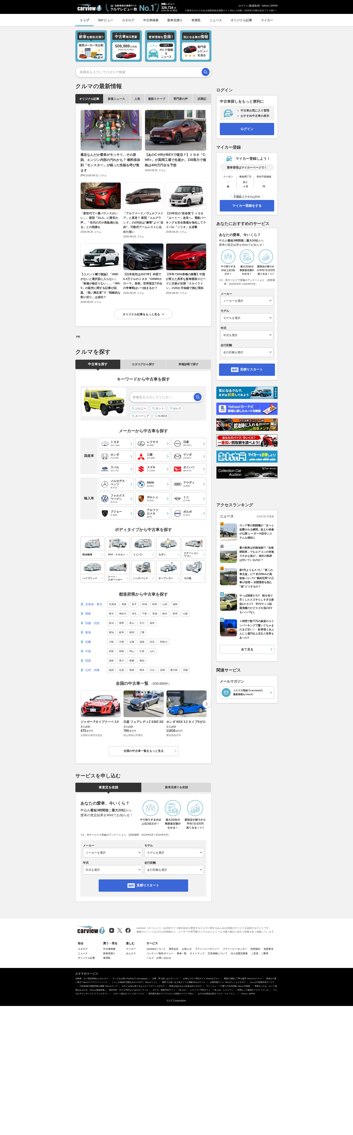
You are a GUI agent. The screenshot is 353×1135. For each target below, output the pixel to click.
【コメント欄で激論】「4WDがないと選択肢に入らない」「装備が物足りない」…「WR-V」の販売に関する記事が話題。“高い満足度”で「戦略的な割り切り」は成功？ (100, 286)
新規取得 (254, 5)
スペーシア (142, 416)
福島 (175, 604)
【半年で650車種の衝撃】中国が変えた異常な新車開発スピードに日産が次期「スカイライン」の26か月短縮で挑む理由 (186, 281)
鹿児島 (174, 670)
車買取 (196, 20)
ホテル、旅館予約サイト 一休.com (169, 990)
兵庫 (121, 641)
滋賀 (142, 641)
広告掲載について (217, 953)
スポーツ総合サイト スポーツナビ (128, 993)
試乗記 (202, 98)
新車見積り (175, 20)
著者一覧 (182, 953)
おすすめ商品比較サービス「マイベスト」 (217, 993)
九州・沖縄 (92, 670)
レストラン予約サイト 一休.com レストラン (211, 990)
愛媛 (131, 660)
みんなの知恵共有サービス (262, 982)
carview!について (155, 949)
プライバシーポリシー (207, 949)
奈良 (152, 641)
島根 (121, 651)
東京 (111, 613)
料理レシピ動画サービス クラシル (253, 990)
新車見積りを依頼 (176, 787)
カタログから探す (143, 364)
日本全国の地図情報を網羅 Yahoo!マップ (99, 986)
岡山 (131, 651)
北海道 (112, 604)
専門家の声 (180, 98)
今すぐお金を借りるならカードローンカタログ (143, 986)
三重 (142, 632)
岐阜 (121, 632)
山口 (152, 651)
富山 (131, 623)
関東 (88, 613)
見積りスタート (147, 885)
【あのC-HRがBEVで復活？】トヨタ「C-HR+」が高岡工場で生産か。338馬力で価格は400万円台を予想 (175, 160)
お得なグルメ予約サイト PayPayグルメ (201, 978)
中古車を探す (98, 364)
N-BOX (162, 416)
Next (206, 704)
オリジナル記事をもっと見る (141, 314)
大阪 (111, 641)
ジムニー (140, 408)
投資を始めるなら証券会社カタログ (185, 986)
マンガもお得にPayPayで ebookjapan (130, 978)
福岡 (111, 670)
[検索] (206, 72)
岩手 (134, 604)
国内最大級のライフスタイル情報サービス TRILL (171, 993)
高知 (142, 660)
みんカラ (131, 953)
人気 (137, 98)
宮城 (144, 604)
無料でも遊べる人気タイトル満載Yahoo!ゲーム (184, 982)
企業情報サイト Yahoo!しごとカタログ (228, 982)
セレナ (177, 408)
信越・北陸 (92, 623)
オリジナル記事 (241, 20)
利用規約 (255, 949)
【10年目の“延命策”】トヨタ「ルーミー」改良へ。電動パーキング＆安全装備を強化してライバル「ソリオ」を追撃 (186, 220)
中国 (88, 651)
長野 (121, 623)
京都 (131, 641)
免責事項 (268, 949)
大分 (152, 670)
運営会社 (174, 949)
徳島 (111, 660)
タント (159, 408)
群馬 (175, 613)
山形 (164, 604)
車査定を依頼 (108, 787)
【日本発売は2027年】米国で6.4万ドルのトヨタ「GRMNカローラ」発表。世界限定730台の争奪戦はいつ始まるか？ (142, 281)
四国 (88, 660)
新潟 (111, 623)
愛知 (111, 632)
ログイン (243, 5)
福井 (152, 623)
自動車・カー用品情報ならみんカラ (91, 978)
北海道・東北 (93, 604)
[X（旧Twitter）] (119, 930)
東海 (88, 632)
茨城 (154, 613)
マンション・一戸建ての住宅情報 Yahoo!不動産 (228, 986)
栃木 (164, 613)
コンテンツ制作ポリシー (159, 953)
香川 (121, 660)
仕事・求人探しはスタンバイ (165, 978)
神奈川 (122, 613)
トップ (84, 20)
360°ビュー (105, 20)
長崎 (131, 670)
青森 (124, 604)
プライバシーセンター (235, 949)
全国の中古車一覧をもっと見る (144, 750)
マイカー (267, 20)
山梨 (185, 613)
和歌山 (163, 641)
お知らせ (187, 949)
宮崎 (162, 670)
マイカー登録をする (247, 205)
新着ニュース (116, 98)
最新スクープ (156, 98)
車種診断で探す (189, 364)
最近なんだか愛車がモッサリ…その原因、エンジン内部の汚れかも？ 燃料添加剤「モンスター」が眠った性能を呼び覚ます (110, 162)
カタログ (128, 20)
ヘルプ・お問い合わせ (158, 957)
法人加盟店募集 (239, 953)
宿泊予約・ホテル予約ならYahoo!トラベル (128, 990)
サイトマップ (197, 953)
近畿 (88, 641)
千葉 (144, 613)
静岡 (131, 632)
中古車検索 (151, 20)
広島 (142, 651)
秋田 (154, 604)
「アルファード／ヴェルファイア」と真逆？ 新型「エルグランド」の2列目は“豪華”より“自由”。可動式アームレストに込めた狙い (143, 222)
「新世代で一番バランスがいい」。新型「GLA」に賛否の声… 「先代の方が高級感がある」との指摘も (99, 220)
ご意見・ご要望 (259, 953)
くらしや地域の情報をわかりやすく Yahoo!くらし (135, 982)
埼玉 (134, 613)
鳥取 (111, 651)
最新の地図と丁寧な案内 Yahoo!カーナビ (243, 978)
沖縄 (185, 670)
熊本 (142, 670)
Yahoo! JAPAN (269, 5)
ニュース (216, 20)
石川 (142, 623)
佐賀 (121, 670)
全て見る (247, 649)
